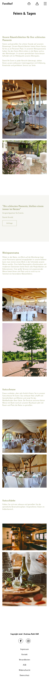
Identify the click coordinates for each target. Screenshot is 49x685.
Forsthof (7, 3)
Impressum (24, 649)
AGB (24, 665)
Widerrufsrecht (24, 670)
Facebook (20, 640)
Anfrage (9, 223)
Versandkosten (24, 659)
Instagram (28, 640)
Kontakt (24, 654)
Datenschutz (24, 675)
